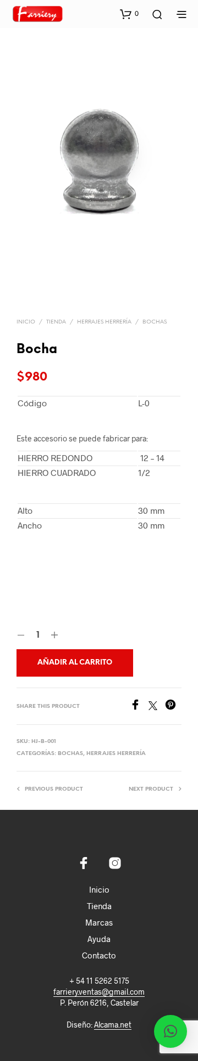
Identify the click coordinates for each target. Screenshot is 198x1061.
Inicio (25, 322)
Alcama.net (112, 1024)
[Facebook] (139, 706)
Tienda (56, 322)
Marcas (99, 922)
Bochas (154, 322)
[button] (129, 13)
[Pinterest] (173, 706)
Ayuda (99, 939)
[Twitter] (156, 706)
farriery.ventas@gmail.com (99, 992)
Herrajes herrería (104, 322)
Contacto (99, 955)
